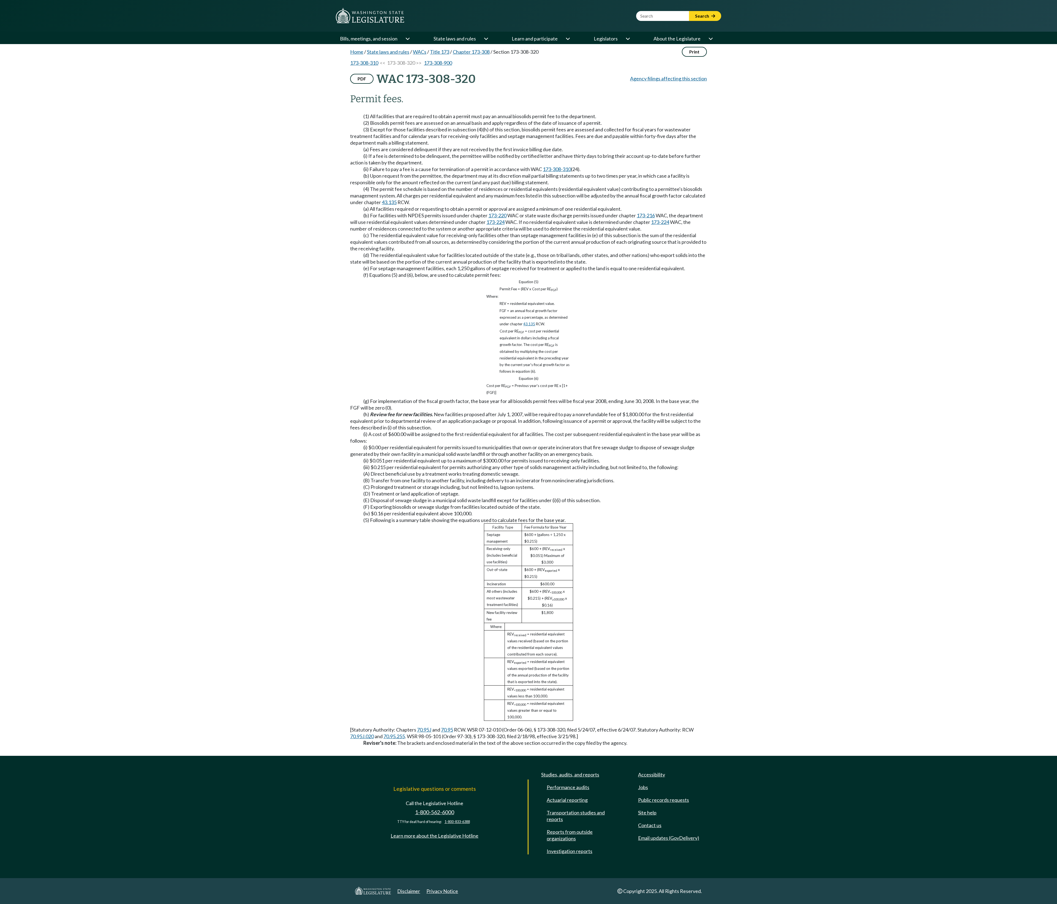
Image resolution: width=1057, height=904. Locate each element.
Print (694, 51)
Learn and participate (535, 39)
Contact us (649, 825)
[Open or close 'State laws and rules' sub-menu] (486, 38)
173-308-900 (438, 63)
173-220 (497, 215)
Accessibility (651, 775)
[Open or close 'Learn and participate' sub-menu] (567, 38)
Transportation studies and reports (576, 816)
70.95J (424, 730)
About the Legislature (677, 39)
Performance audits (568, 787)
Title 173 (439, 52)
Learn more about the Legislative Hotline (434, 836)
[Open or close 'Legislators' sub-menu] (627, 38)
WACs (419, 52)
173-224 (495, 222)
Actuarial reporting (567, 800)
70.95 (447, 730)
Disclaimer (408, 891)
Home (356, 52)
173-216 (646, 215)
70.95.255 (394, 736)
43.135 (389, 202)
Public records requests (663, 800)
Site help (647, 813)
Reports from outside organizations (570, 835)
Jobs (643, 787)
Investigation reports (569, 851)
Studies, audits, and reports (570, 775)
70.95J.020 (362, 736)
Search (702, 15)
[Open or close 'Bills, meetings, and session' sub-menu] (407, 38)
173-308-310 (364, 63)
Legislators (606, 39)
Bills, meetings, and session (368, 39)
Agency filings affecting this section (668, 78)
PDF (362, 78)
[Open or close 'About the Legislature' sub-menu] (710, 38)
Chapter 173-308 (471, 52)
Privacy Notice (442, 891)
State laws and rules (455, 39)
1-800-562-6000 (434, 812)
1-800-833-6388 (457, 822)
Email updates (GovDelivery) (668, 838)
